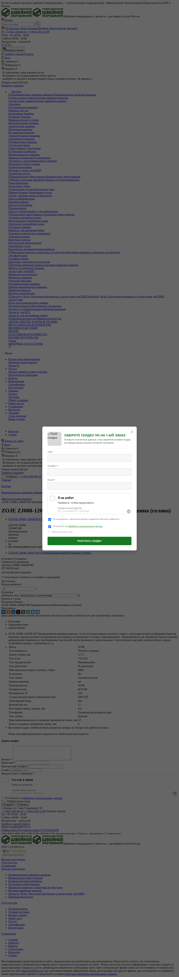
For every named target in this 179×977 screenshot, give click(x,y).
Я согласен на (78, 526)
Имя (50, 451)
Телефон (53, 465)
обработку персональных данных (85, 526)
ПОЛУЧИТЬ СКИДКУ (89, 541)
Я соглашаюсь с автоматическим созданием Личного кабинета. (86, 519)
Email (51, 479)
